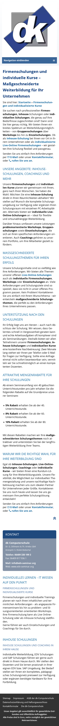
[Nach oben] (54, 518)
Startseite (24, 102)
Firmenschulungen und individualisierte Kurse (28, 104)
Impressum (18, 698)
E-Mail (14, 157)
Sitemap (6, 698)
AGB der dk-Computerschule (40, 698)
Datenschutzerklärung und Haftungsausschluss (25, 702)
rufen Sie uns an (22, 160)
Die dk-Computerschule (32, 706)
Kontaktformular (42, 157)
